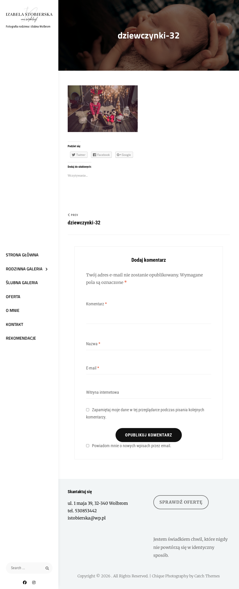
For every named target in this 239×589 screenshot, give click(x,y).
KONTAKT (14, 324)
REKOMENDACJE (21, 338)
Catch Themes (207, 576)
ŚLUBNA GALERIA (22, 282)
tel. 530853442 (82, 510)
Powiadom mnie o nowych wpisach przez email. (131, 445)
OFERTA (13, 296)
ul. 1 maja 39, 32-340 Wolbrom (98, 503)
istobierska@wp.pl (87, 518)
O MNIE (12, 310)
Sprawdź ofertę (181, 502)
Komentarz (96, 303)
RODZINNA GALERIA (24, 269)
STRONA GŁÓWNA (22, 255)
